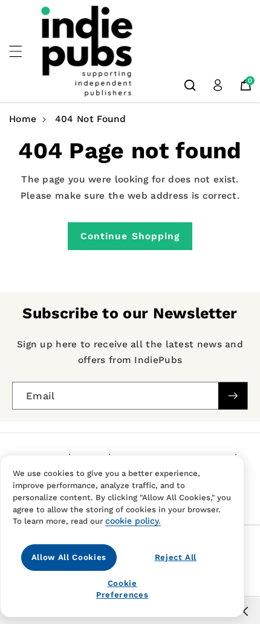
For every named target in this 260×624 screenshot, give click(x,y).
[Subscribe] (232, 396)
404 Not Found (90, 119)
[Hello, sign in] (217, 85)
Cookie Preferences (122, 589)
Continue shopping (130, 236)
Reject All (176, 557)
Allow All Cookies (68, 557)
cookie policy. (133, 521)
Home (22, 119)
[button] (22, 51)
